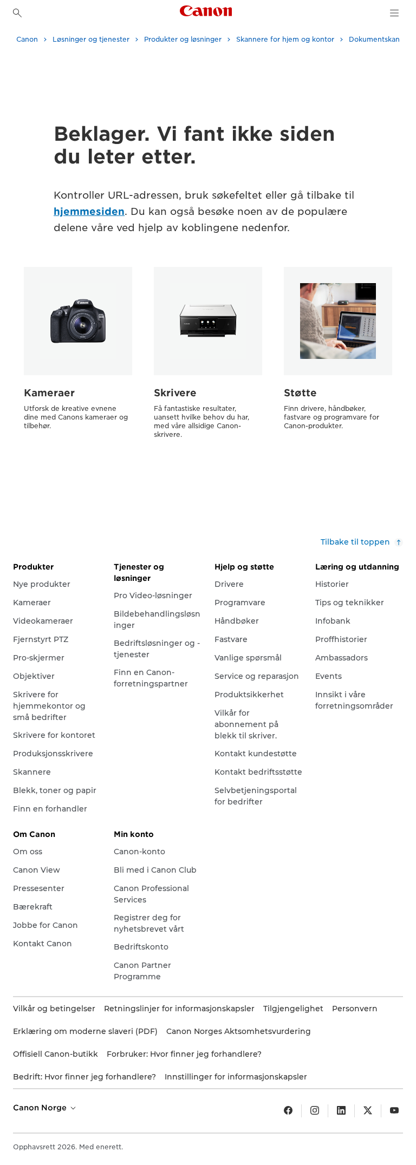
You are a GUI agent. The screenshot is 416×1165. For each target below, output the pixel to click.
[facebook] (288, 1110)
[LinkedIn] (341, 1110)
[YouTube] (394, 1110)
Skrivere (175, 392)
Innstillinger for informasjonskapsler (236, 1077)
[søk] (17, 13)
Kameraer (49, 392)
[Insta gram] (314, 1110)
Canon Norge (41, 1107)
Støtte (300, 392)
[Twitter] (367, 1110)
